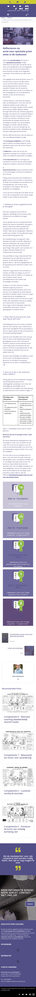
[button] (8, 14)
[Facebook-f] (19, 994)
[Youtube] (26, 994)
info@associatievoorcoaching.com (15, 981)
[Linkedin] (29, 994)
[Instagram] (33, 994)
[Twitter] (22, 994)
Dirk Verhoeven (18, 676)
